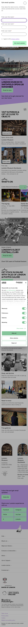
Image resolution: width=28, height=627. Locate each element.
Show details (20, 328)
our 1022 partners (11, 290)
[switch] (24, 313)
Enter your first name (7, 17)
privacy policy (15, 39)
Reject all (14, 343)
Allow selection (14, 338)
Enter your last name (7, 24)
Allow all (14, 333)
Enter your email (6, 31)
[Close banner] (25, 282)
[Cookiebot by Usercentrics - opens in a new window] (16, 283)
